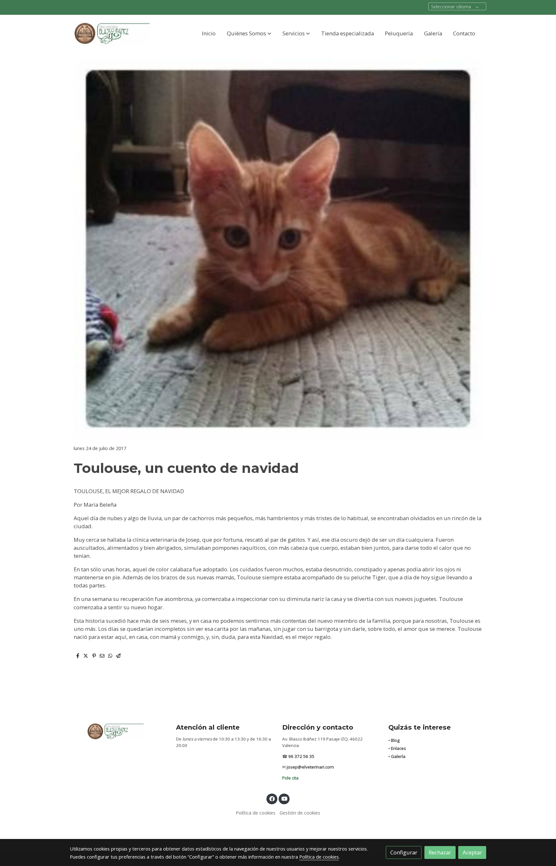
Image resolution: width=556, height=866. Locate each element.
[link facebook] (271, 798)
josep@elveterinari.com (310, 767)
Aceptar (472, 852)
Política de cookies (255, 812)
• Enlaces (397, 748)
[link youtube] (284, 798)
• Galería (396, 756)
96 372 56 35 (301, 756)
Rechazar (440, 852)
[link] (111, 33)
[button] (249, 33)
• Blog (394, 740)
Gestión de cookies (300, 812)
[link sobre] (119, 731)
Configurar (403, 852)
